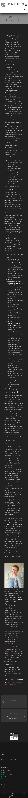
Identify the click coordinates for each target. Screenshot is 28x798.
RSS (4, 778)
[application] (14, 679)
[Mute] (18, 680)
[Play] (6, 680)
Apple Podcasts (7, 770)
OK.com (14, 796)
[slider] (21, 679)
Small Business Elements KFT (17, 793)
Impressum (4, 784)
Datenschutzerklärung (7, 786)
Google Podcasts (7, 774)
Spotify (4, 776)
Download (12, 684)
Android (5, 772)
